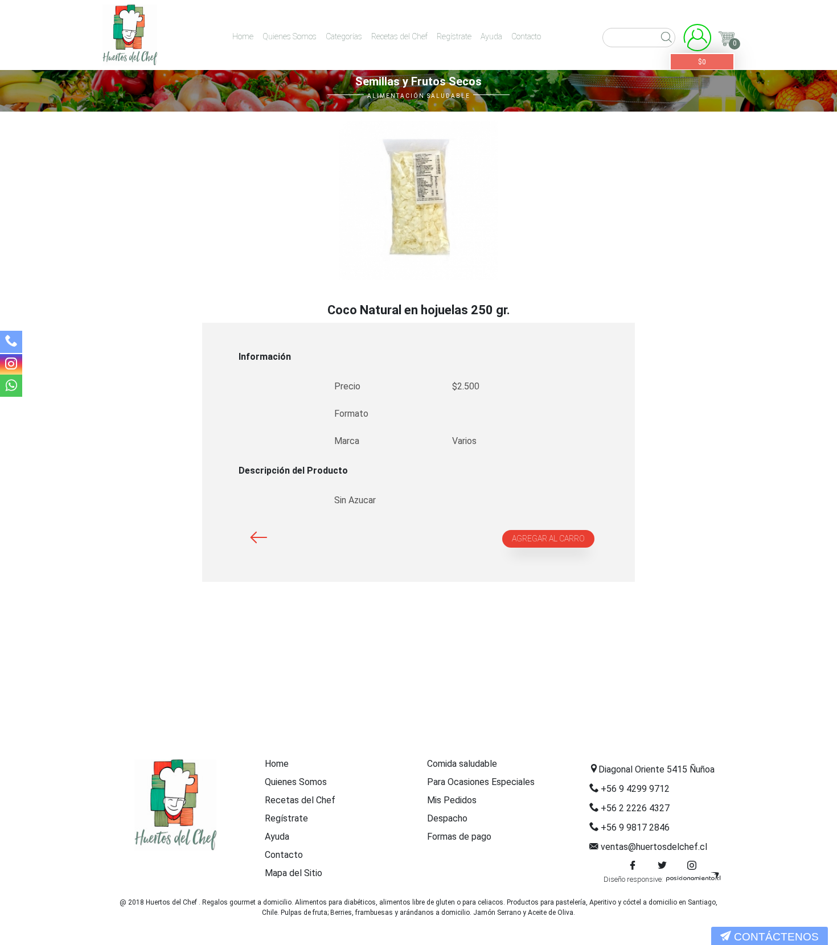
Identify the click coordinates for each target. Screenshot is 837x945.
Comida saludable (462, 763)
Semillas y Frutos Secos (418, 81)
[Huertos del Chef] (129, 35)
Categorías (344, 36)
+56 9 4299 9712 (635, 788)
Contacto (526, 36)
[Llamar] (11, 343)
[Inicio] (175, 804)
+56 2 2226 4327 (635, 808)
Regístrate (454, 36)
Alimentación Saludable (418, 96)
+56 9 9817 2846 (635, 827)
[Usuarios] (697, 40)
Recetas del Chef (399, 36)
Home (242, 36)
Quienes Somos (289, 36)
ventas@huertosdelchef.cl (654, 846)
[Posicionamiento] (693, 879)
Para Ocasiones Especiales (481, 781)
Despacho (447, 818)
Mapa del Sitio (293, 873)
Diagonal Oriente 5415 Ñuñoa (656, 769)
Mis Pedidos (452, 800)
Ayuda (491, 36)
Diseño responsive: (633, 879)
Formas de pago (459, 836)
